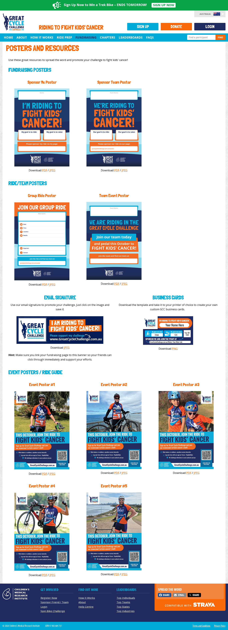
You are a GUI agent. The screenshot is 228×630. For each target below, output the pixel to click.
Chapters (107, 37)
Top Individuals (126, 597)
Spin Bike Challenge (53, 611)
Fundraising (85, 37)
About (22, 37)
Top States (123, 606)
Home (8, 37)
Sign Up (143, 26)
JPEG (52, 170)
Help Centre (85, 606)
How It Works (86, 597)
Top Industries (126, 611)
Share (166, 595)
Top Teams (123, 602)
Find (220, 37)
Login (209, 26)
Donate (176, 26)
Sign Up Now (163, 5)
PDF (44, 170)
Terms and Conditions (201, 625)
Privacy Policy (219, 625)
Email (181, 595)
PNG (175, 348)
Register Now (49, 597)
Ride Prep (64, 37)
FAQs (150, 37)
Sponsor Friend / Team (55, 602)
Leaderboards (131, 37)
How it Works (41, 37)
